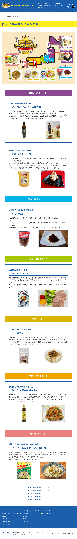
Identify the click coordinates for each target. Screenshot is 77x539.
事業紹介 (25, 516)
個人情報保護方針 (47, 513)
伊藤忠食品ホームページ (31, 511)
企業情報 (25, 513)
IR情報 (25, 518)
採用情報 (25, 521)
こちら (47, 487)
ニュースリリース (47, 511)
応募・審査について (49, 5)
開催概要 (40, 5)
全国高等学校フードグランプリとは (51, 3)
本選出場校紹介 (59, 5)
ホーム (39, 3)
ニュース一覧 (41, 7)
